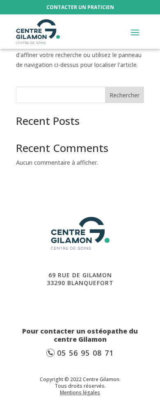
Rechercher (124, 95)
